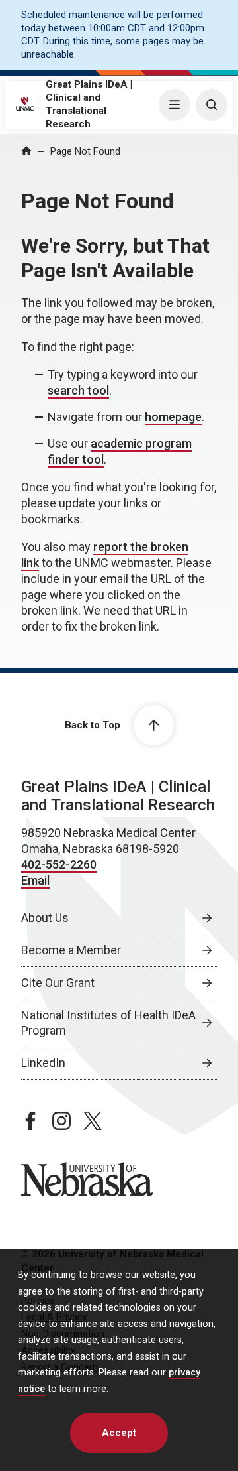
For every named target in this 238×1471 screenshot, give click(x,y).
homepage (173, 417)
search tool (78, 390)
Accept (119, 1433)
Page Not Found (85, 151)
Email (35, 880)
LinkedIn (43, 1063)
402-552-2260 (59, 864)
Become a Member (71, 950)
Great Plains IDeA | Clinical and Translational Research (118, 795)
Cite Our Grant (58, 983)
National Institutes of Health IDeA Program (108, 1023)
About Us (45, 918)
